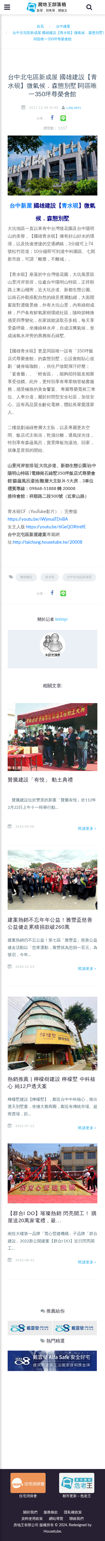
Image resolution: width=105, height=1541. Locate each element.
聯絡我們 (76, 1519)
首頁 (39, 26)
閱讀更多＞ (87, 828)
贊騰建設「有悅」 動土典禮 (40, 779)
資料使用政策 (32, 1519)
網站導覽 (56, 1519)
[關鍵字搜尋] (89, 7)
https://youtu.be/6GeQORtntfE (56, 527)
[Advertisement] (52, 1426)
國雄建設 (26, 577)
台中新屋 (21, 205)
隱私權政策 (73, 1512)
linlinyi (74, 108)
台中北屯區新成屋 (79, 577)
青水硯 (70, 205)
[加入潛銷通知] (50, 1361)
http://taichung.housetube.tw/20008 (47, 542)
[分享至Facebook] (52, 118)
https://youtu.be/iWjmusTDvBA (38, 519)
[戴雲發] (30, 1328)
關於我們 (30, 1512)
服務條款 (51, 1512)
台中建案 (63, 26)
